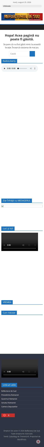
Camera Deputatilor (9, 406)
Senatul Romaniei (8, 403)
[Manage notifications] (38, 442)
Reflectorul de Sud (8, 391)
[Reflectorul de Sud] (3, 27)
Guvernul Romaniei (9, 399)
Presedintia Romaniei (10, 395)
